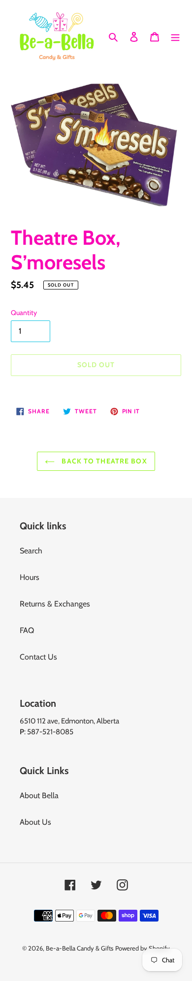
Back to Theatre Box (103, 461)
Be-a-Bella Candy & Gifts (79, 948)
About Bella (39, 795)
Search (31, 550)
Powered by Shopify (142, 948)
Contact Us (38, 657)
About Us (35, 822)
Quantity (24, 312)
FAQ (27, 630)
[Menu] (175, 36)
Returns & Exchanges (55, 603)
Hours (29, 577)
